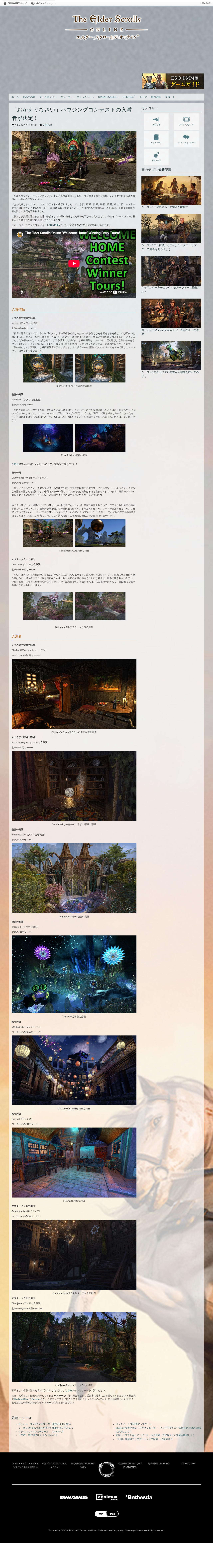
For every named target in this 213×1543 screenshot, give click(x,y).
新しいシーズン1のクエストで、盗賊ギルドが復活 (44, 1424)
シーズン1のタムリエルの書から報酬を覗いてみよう (45, 1428)
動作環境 (156, 97)
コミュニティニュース (186, 143)
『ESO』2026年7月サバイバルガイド (38, 1435)
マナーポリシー (188, 1463)
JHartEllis (54, 225)
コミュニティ (85, 97)
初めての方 (206, 3)
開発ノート (156, 160)
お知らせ (47, 125)
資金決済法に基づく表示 (159, 1463)
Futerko (36, 1399)
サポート (170, 97)
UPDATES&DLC (107, 97)
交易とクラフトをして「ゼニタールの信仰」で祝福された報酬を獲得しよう (155, 1435)
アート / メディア (186, 125)
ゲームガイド (47, 97)
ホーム (15, 97)
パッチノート (156, 143)
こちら (15, 464)
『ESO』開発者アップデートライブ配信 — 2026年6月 (144, 1439)
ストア (143, 97)
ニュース (66, 97)
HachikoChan (21, 1399)
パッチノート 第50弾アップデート (134, 1424)
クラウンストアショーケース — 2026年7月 (41, 1431)
